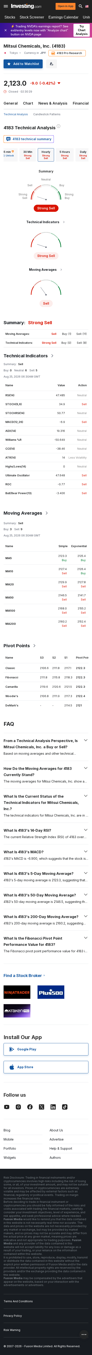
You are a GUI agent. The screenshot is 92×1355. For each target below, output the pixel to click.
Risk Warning (12, 1330)
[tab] (27, 155)
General (11, 103)
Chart (28, 103)
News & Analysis (52, 103)
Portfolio (10, 1148)
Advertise (57, 1139)
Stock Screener (32, 17)
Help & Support (61, 1148)
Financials (82, 103)
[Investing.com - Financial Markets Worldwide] (26, 6)
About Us (56, 1130)
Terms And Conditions (18, 1301)
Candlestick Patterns (47, 114)
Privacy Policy (13, 1315)
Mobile (9, 1139)
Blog (7, 1130)
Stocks (9, 17)
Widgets (10, 1157)
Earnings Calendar (63, 17)
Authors (55, 1157)
